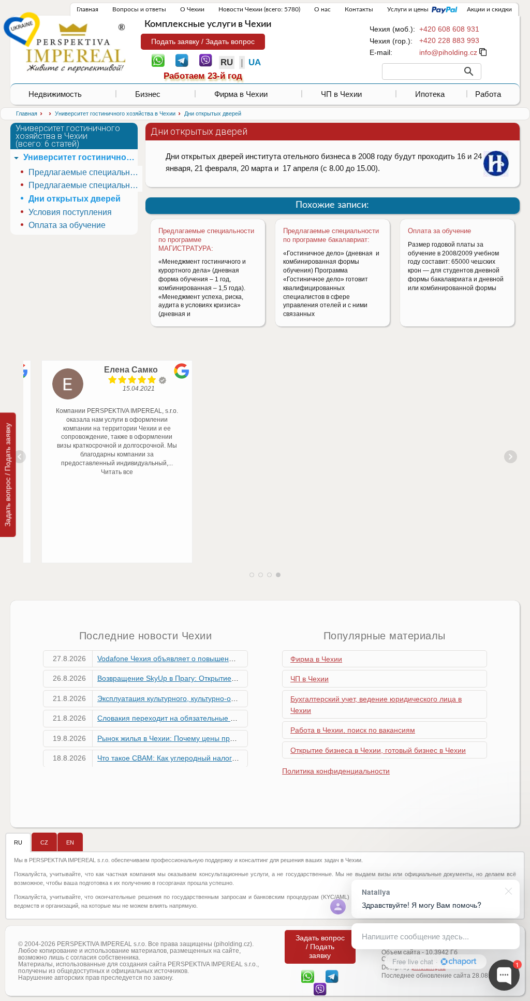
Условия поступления (70, 212)
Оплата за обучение (439, 231)
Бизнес (147, 94)
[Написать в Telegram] (182, 59)
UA (254, 62)
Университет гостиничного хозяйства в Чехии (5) (80, 157)
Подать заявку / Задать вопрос (203, 41)
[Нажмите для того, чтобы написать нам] (448, 52)
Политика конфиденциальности (336, 771)
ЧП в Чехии (341, 94)
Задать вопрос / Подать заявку (8, 474)
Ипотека (430, 94)
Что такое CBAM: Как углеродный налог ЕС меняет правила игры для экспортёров (237, 758)
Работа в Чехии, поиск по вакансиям (352, 730)
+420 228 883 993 (449, 40)
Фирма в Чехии (241, 94)
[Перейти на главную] (75, 47)
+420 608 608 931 (449, 29)
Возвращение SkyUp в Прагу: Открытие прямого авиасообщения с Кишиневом (231, 678)
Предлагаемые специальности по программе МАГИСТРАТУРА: (85, 185)
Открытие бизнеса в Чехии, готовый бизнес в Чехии (378, 750)
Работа (488, 94)
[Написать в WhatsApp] (158, 59)
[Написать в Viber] (206, 59)
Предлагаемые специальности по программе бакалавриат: (331, 235)
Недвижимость (55, 94)
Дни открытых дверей (74, 198)
